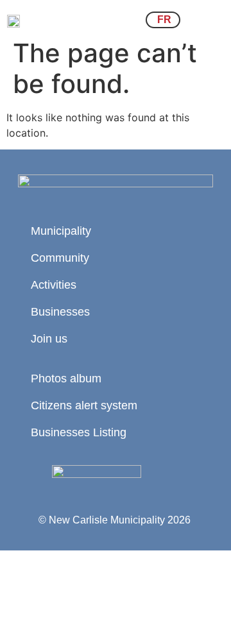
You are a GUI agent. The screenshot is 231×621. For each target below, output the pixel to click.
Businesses (60, 311)
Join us (49, 338)
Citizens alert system (84, 405)
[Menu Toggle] (208, 19)
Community (60, 257)
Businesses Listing (78, 432)
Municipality (61, 231)
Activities (53, 284)
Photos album (66, 378)
